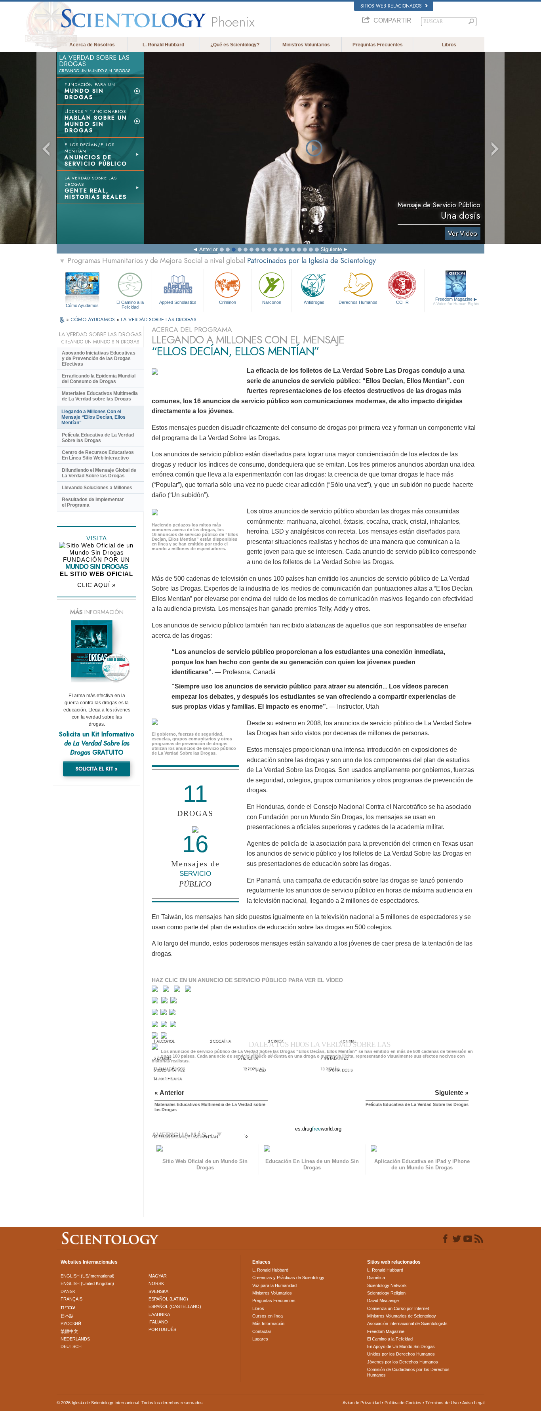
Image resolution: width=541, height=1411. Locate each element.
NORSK (156, 1283)
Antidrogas (314, 302)
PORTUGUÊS (162, 1329)
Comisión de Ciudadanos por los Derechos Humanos (408, 1372)
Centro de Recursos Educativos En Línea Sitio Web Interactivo (98, 455)
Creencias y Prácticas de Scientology (288, 1277)
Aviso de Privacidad (362, 1402)
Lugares (260, 1339)
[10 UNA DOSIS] (173, 1014)
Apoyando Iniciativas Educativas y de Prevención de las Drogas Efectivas (98, 358)
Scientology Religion (386, 1293)
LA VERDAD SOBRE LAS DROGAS (158, 319)
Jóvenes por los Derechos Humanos (402, 1362)
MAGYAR (158, 1276)
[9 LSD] (164, 1014)
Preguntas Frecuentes (377, 45)
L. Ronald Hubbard (163, 45)
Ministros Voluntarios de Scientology (401, 1316)
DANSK (68, 1291)
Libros (449, 45)
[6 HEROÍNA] (165, 1002)
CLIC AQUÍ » (96, 585)
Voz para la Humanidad (274, 1285)
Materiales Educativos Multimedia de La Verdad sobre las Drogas (100, 396)
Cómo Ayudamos (82, 305)
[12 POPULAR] (165, 1026)
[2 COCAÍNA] (168, 990)
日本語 (67, 1316)
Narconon (271, 302)
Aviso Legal (473, 1402)
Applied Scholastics (177, 302)
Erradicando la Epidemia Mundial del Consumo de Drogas (98, 378)
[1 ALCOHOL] (157, 990)
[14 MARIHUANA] (156, 1038)
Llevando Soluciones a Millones (97, 487)
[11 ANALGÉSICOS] (156, 1026)
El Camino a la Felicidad (130, 304)
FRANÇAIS (71, 1299)
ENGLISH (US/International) (87, 1276)
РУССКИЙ (71, 1323)
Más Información (268, 1323)
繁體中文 (69, 1331)
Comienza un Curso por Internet (398, 1308)
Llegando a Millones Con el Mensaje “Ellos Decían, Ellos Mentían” (93, 417)
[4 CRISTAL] (190, 990)
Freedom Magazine (456, 301)
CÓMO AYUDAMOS (93, 319)
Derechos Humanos (358, 302)
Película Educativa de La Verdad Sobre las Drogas (98, 437)
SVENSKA (158, 1291)
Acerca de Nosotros (92, 45)
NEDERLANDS (75, 1339)
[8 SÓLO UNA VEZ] (155, 1014)
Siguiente (331, 249)
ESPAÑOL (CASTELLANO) (175, 1306)
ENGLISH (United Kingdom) (87, 1283)
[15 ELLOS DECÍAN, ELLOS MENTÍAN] (156, 1049)
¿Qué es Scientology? (234, 45)
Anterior (208, 249)
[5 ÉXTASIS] (156, 1002)
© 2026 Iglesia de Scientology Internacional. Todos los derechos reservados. (130, 1402)
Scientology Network (387, 1285)
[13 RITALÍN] (174, 1026)
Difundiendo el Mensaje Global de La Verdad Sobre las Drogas (99, 473)
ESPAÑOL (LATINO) (168, 1299)
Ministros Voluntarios (306, 45)
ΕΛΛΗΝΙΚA (159, 1314)
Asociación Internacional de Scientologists (407, 1323)
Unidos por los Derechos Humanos (401, 1354)
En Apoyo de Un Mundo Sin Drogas (401, 1346)
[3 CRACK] (179, 990)
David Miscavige (383, 1300)
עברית (68, 1307)
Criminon (227, 302)
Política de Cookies (403, 1402)
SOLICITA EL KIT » (97, 768)
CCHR (402, 302)
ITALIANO (158, 1321)
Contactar (261, 1331)
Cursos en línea (267, 1316)
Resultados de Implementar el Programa (93, 502)
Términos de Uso (442, 1402)
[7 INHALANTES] (174, 1002)
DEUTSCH (71, 1346)
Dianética (376, 1277)
